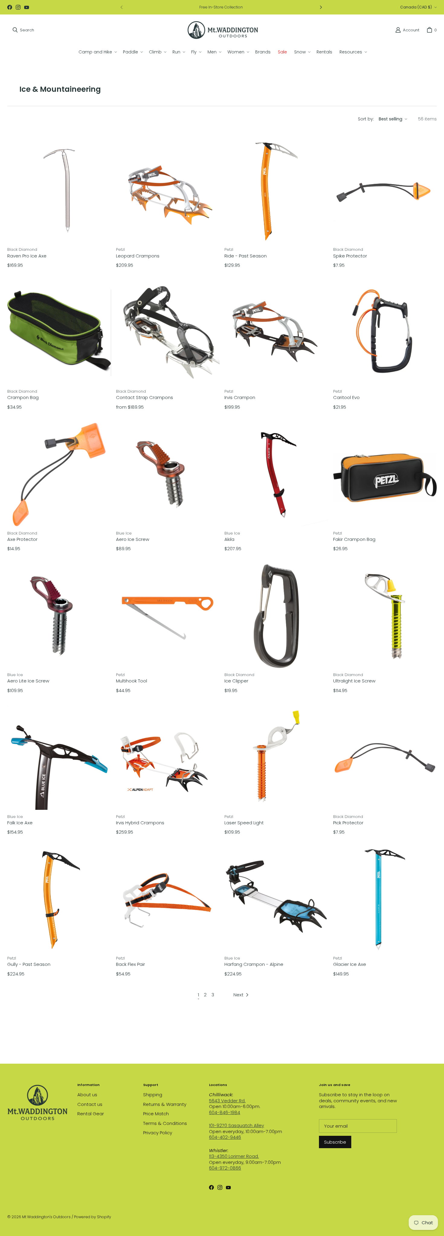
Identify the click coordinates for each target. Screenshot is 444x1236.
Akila (229, 539)
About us (87, 1094)
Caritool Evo (346, 397)
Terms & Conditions (165, 1123)
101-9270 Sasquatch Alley (236, 1125)
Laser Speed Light (244, 823)
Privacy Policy (157, 1132)
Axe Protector (22, 539)
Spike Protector (350, 256)
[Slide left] (121, 7)
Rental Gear (90, 1113)
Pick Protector (348, 823)
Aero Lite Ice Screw (28, 681)
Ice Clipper (236, 681)
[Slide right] (321, 7)
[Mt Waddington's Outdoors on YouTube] (26, 7)
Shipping (152, 1094)
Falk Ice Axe (20, 823)
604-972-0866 (225, 1168)
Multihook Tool (131, 681)
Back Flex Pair (130, 964)
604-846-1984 (224, 1112)
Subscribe (335, 1142)
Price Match (156, 1113)
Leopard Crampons (137, 256)
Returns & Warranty (164, 1104)
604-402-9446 (225, 1137)
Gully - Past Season (28, 964)
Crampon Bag (23, 397)
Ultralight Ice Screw (354, 681)
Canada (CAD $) (416, 7)
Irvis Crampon (239, 397)
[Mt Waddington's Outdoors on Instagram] (18, 7)
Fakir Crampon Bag (354, 539)
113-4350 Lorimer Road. (234, 1156)
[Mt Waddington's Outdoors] (222, 30)
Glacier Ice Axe (349, 964)
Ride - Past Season (245, 256)
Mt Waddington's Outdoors (46, 1216)
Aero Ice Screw (132, 539)
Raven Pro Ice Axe (27, 256)
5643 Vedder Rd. (227, 1100)
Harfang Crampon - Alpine (253, 964)
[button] (97, 52)
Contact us (89, 1104)
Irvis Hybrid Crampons (140, 823)
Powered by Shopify (92, 1216)
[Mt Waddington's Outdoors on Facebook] (9, 7)
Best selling (390, 119)
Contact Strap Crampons (144, 397)
